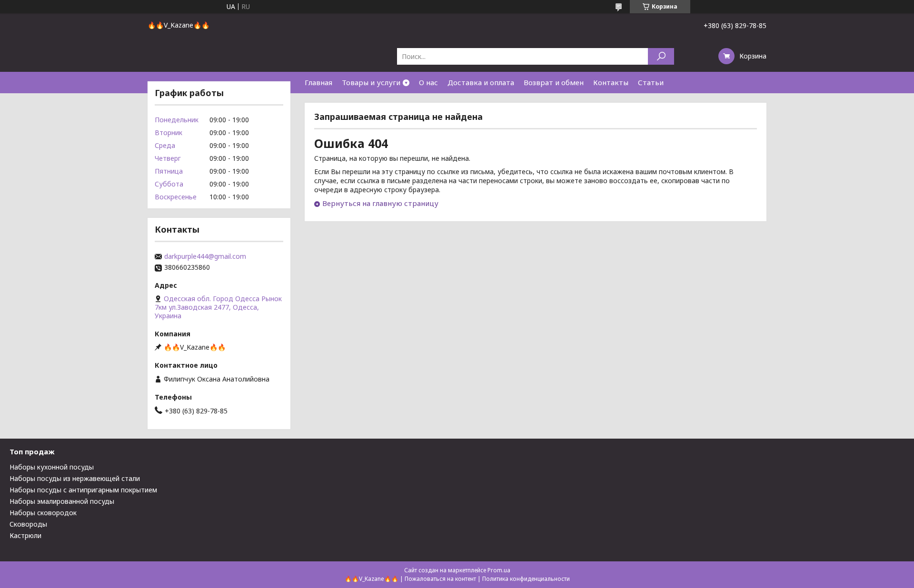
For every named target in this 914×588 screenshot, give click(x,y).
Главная (318, 82)
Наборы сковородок (43, 512)
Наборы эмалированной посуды (62, 501)
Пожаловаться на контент (440, 579)
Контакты (610, 82)
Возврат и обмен (554, 82)
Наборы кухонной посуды (52, 466)
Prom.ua (498, 570)
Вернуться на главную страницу (380, 203)
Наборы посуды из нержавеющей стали (75, 478)
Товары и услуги (371, 82)
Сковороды (28, 524)
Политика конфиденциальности (526, 579)
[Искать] (661, 56)
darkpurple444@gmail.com (205, 256)
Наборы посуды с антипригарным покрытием (83, 489)
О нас (428, 82)
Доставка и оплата (480, 82)
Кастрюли (25, 535)
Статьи (651, 82)
